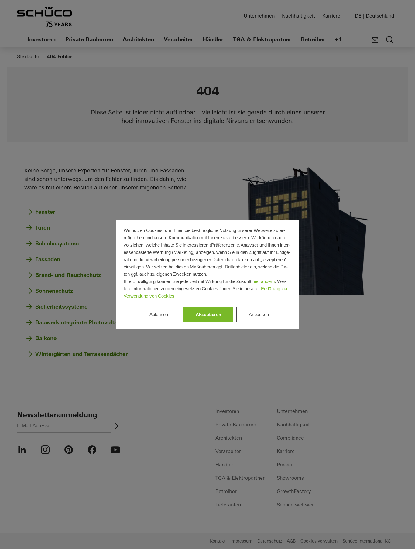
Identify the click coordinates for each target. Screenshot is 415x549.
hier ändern (263, 281)
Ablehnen (158, 314)
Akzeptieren (208, 314)
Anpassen (259, 314)
